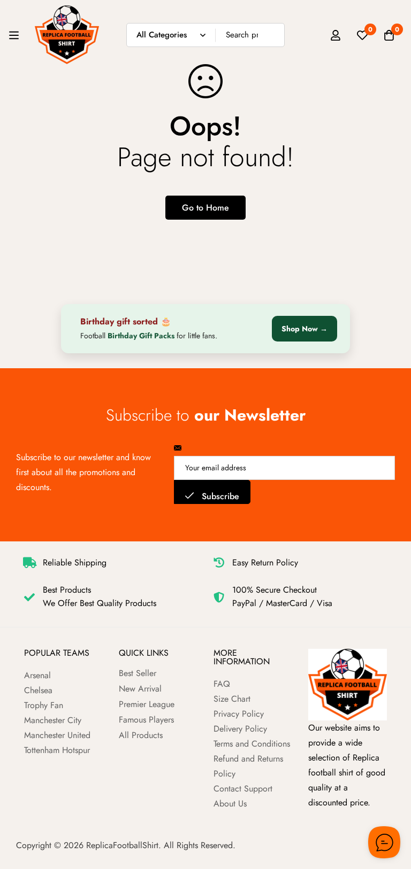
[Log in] (335, 35)
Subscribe (219, 496)
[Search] (273, 35)
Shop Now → (304, 328)
